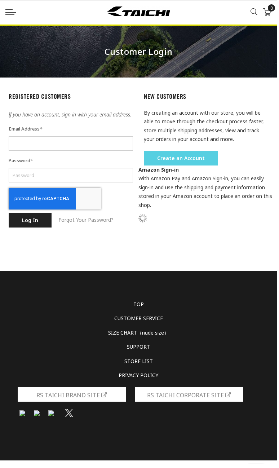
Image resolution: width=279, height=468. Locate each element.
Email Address (25, 128)
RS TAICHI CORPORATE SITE (186, 395)
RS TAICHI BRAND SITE (68, 395)
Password (21, 160)
